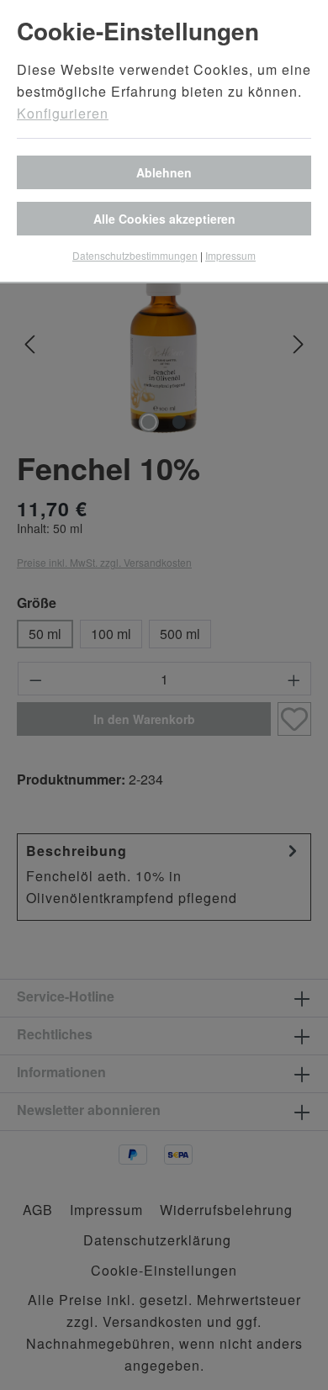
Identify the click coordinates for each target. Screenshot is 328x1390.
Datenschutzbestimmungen (135, 255)
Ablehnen (164, 172)
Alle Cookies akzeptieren (164, 218)
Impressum (230, 255)
